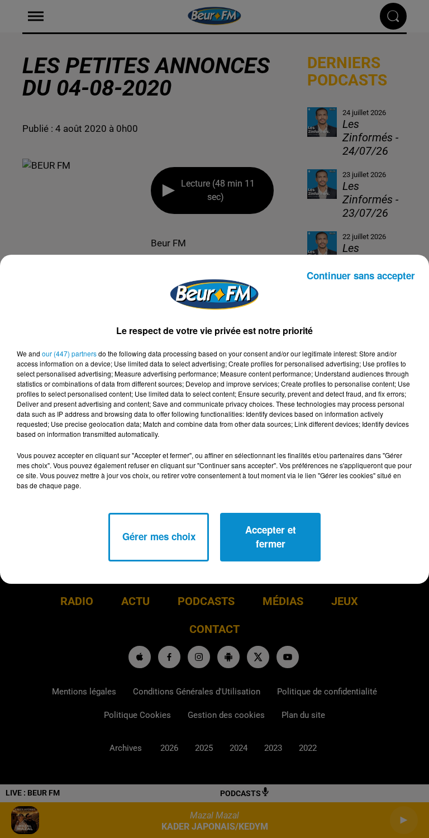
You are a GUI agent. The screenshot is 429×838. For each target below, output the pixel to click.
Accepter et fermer (270, 537)
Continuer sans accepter (361, 275)
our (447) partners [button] (69, 353)
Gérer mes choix (159, 536)
